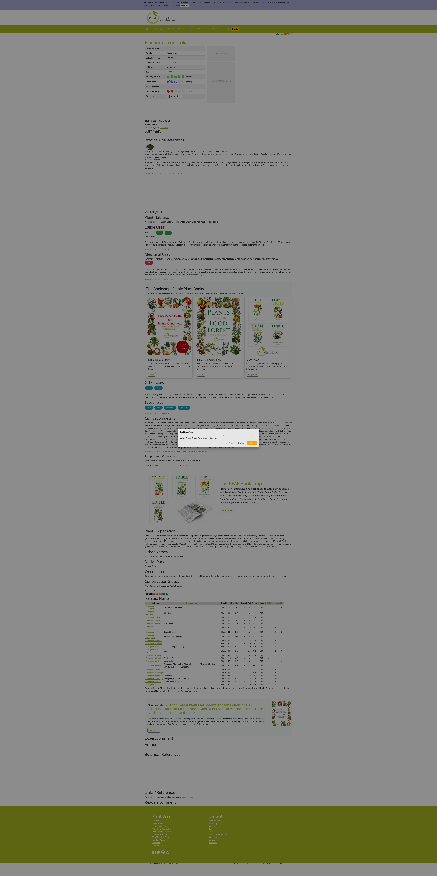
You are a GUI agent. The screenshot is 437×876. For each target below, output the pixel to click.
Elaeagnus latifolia (152, 632)
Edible (268, 603)
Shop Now (252, 374)
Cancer (149, 262)
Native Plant (182, 28)
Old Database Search (218, 834)
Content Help (214, 821)
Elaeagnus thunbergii (154, 673)
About (192, 28)
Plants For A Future (155, 29)
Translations (157, 845)
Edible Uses (157, 821)
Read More (153, 730)
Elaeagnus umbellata (154, 676)
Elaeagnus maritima (153, 641)
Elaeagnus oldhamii (153, 655)
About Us (213, 842)
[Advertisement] (281, 85)
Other (281, 603)
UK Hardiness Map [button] (154, 173)
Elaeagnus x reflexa (153, 682)
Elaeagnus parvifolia (153, 661)
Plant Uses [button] (201, 28)
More (152, 374)
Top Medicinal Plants (161, 837)
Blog (227, 28)
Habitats (156, 842)
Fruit (159, 233)
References (149, 249)
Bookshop (213, 823)
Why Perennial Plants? (161, 831)
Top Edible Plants (159, 834)
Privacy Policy (228, 443)
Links (211, 831)
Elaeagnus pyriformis (154, 670)
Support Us (213, 826)
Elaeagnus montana (153, 644)
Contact (212, 840)
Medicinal (275, 603)
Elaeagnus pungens (153, 665)
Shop (211, 28)
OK (252, 443)
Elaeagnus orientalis (153, 658)
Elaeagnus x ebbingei (154, 679)
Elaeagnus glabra (152, 623)
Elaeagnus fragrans (153, 620)
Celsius (148, 465)
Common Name (192, 603)
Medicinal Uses (158, 823)
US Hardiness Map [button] (174, 173)
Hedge (149, 388)
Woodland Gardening (161, 829)
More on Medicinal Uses (164, 279)
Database (171, 28)
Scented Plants (184, 407)
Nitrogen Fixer (170, 407)
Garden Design (158, 840)
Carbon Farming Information (166, 452)
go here (189, 797)
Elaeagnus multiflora (153, 647)
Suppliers (220, 28)
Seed (168, 233)
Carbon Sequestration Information (193, 452)
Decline (241, 443)
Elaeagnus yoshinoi (153, 685)
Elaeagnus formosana (154, 617)
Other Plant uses (159, 826)
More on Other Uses (162, 413)
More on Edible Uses (162, 249)
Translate (164, 127)
